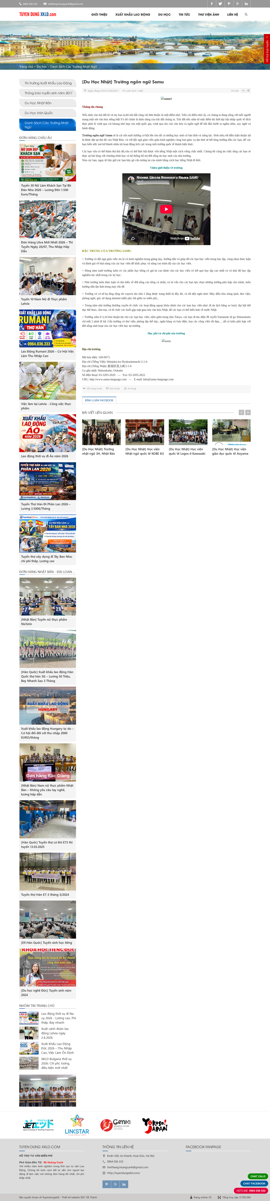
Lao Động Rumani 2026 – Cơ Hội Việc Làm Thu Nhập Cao (47, 353)
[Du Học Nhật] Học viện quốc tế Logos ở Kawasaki (187, 451)
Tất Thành (91, 1197)
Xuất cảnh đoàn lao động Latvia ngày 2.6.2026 (55, 1033)
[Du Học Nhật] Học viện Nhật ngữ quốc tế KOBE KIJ (144, 451)
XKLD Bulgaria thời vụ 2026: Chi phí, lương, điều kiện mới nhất (56, 1063)
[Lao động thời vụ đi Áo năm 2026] (47, 433)
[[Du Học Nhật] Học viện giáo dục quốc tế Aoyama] (231, 432)
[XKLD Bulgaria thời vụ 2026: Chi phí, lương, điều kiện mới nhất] (28, 1063)
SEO (82, 1197)
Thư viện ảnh (208, 14)
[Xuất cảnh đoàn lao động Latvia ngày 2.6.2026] (28, 1033)
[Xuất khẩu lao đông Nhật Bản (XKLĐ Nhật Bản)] (47, 1091)
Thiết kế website (71, 1197)
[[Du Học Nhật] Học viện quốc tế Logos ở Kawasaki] (188, 432)
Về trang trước (94, 388)
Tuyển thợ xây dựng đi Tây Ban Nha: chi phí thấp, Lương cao (46, 558)
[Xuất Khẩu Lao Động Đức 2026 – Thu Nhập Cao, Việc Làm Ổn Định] (28, 1048)
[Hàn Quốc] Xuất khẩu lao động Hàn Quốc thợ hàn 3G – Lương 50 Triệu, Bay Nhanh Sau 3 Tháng (47, 676)
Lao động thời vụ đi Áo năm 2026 (44, 456)
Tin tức (184, 14)
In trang (132, 388)
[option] (101, 437)
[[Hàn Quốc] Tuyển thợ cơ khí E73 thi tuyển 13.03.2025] (47, 819)
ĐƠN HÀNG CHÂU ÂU (35, 138)
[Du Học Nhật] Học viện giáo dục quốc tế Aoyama (230, 451)
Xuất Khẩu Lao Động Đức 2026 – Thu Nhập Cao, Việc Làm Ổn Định (57, 1048)
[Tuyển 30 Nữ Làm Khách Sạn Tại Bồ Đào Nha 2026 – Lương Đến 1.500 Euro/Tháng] (47, 163)
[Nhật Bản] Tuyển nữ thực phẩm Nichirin (44, 621)
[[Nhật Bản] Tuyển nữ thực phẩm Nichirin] (47, 597)
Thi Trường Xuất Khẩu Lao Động (48, 83)
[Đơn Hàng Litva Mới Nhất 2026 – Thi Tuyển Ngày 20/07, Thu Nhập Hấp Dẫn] (47, 219)
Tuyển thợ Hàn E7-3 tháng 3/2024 (45, 894)
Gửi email (115, 388)
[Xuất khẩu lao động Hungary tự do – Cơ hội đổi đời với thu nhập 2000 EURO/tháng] (47, 706)
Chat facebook (254, 1183)
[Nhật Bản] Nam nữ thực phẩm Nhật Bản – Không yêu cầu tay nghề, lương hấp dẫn (47, 789)
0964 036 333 (30, 3)
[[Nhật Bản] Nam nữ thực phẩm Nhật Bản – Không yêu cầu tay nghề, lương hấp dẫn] (47, 762)
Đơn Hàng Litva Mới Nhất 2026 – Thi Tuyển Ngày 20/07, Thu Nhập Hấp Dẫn (47, 246)
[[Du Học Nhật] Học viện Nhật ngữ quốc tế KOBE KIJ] (144, 432)
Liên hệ (232, 14)
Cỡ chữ (235, 90)
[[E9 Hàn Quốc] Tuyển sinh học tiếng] (47, 920)
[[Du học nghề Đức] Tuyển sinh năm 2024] (47, 968)
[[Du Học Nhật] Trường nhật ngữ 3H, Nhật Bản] (101, 432)
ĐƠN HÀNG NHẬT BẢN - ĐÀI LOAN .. (46, 572)
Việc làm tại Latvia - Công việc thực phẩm (46, 406)
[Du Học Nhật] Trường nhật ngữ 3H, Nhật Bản (98, 451)
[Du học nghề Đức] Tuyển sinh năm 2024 (46, 992)
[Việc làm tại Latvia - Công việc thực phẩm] (47, 381)
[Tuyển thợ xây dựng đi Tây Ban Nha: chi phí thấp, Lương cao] (47, 533)
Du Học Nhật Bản (38, 103)
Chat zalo (258, 1176)
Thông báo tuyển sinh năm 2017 (48, 93)
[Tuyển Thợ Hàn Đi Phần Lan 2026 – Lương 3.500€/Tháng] (47, 481)
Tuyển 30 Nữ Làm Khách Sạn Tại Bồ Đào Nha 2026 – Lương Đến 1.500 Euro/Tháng (46, 189)
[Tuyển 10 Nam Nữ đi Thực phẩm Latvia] (47, 276)
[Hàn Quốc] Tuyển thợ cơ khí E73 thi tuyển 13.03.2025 (47, 844)
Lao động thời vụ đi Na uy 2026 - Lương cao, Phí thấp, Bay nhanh (58, 1018)
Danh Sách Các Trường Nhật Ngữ (73, 66)
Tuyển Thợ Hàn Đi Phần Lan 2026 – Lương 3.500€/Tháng (46, 506)
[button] (241, 412)
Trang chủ (26, 66)
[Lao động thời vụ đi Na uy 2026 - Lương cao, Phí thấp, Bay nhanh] (28, 1017)
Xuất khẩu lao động (132, 14)
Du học (164, 14)
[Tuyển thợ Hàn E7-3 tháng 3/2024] (47, 872)
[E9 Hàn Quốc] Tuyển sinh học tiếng (46, 942)
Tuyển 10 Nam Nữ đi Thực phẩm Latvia (44, 301)
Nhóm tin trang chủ (36, 1006)
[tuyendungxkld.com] (37, 14)
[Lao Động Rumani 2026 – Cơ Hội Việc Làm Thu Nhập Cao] (47, 328)
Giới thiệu (99, 14)
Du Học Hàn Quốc (39, 113)
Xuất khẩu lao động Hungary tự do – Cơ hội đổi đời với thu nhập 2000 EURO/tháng (47, 733)
